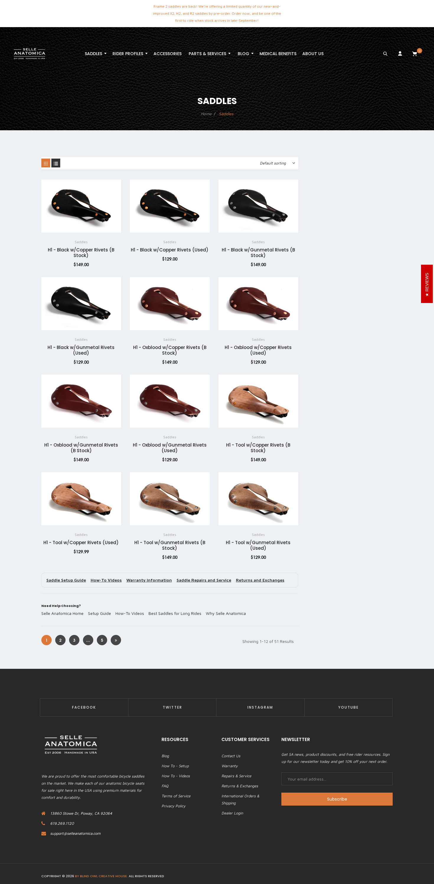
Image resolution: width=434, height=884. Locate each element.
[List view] (55, 163)
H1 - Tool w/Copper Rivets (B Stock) (258, 447)
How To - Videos (175, 775)
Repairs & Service (236, 775)
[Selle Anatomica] (29, 53)
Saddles (81, 242)
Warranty (229, 765)
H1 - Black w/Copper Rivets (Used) (169, 250)
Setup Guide (99, 613)
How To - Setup (175, 765)
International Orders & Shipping (240, 799)
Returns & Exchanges (239, 785)
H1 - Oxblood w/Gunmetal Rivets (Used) (170, 447)
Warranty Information (149, 579)
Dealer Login (232, 813)
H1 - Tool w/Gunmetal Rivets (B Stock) (169, 545)
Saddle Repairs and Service (204, 579)
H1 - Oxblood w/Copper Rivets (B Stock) (169, 350)
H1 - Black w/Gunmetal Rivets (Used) (81, 350)
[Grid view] (45, 163)
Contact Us (230, 755)
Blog (165, 755)
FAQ (164, 785)
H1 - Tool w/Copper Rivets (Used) (81, 542)
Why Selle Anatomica (226, 613)
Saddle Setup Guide (66, 579)
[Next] (116, 640)
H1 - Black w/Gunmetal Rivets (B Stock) (258, 252)
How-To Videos (106, 579)
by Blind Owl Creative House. (101, 876)
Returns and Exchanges (260, 579)
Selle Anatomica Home (62, 613)
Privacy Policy (173, 806)
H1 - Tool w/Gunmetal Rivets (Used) (258, 545)
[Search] (385, 54)
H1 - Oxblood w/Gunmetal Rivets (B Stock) (81, 447)
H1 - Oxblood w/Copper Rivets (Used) (258, 350)
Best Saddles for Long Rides (175, 613)
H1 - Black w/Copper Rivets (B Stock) (81, 252)
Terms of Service (175, 796)
